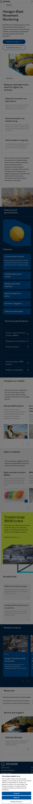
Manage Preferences (16, 801)
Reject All (16, 797)
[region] (16, 789)
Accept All (16, 793)
